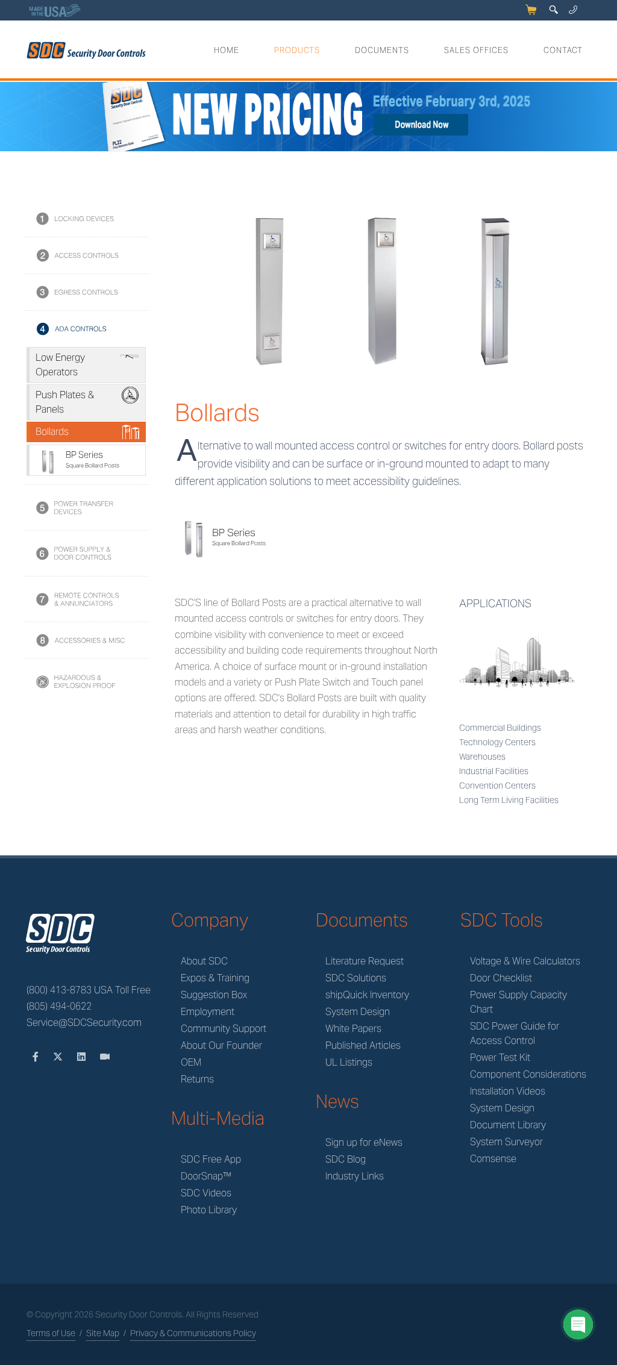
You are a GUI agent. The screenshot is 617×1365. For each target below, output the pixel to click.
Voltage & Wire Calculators (525, 961)
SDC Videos (206, 1193)
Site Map (102, 1333)
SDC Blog (345, 1159)
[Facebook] (37, 1057)
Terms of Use (51, 1333)
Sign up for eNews (363, 1142)
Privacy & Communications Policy (193, 1333)
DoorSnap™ (206, 1176)
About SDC (204, 961)
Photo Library (209, 1210)
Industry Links (354, 1176)
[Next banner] (606, 117)
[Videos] (105, 1057)
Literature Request (364, 961)
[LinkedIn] (82, 1057)
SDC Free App (211, 1159)
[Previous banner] (11, 117)
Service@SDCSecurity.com (84, 1022)
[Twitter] (59, 1057)
